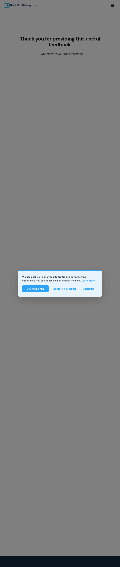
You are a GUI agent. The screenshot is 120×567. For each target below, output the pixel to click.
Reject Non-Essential (64, 288)
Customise (88, 288)
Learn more (88, 280)
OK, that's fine (35, 288)
